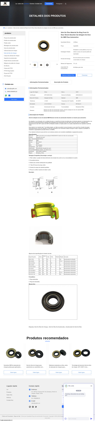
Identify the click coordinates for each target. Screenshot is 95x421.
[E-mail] (9, 95)
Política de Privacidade (7, 416)
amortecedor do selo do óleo (74, 327)
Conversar (49, 3)
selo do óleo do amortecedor (57, 327)
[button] (5, 357)
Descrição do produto (61, 82)
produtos (26, 3)
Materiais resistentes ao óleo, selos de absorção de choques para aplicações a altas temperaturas (58, 366)
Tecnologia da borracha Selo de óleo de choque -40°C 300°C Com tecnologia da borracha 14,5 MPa (81, 366)
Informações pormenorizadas (39, 82)
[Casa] (5, 3)
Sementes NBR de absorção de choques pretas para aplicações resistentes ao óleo (12, 366)
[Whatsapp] (6, 95)
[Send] (91, 418)
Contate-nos (38, 3)
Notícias (9, 397)
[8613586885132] (36, 407)
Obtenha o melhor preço (68, 75)
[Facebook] (33, 407)
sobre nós (21, 3)
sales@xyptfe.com (12, 88)
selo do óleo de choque (41, 327)
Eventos (32, 3)
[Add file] (66, 418)
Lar (16, 3)
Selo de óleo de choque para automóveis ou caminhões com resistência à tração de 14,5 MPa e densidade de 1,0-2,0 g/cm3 (35, 366)
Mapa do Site (17, 416)
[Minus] (91, 386)
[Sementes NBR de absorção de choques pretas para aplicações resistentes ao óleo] (13, 354)
